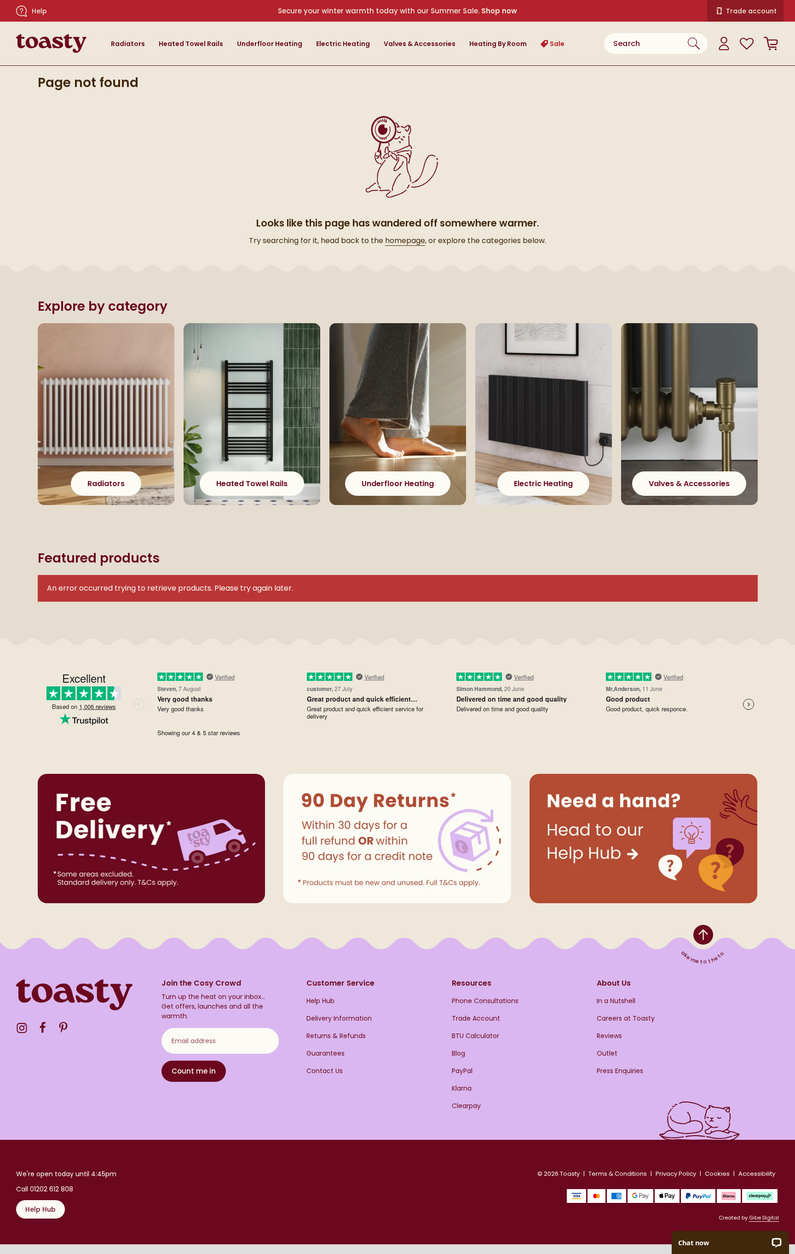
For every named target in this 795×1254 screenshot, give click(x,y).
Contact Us (324, 1071)
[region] (398, 423)
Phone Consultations (485, 1001)
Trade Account (476, 1018)
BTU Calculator (475, 1036)
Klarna (462, 1088)
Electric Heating (343, 44)
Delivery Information (339, 1018)
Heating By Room (498, 44)
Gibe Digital (764, 1217)
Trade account (751, 11)
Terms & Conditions (617, 1173)
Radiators (128, 44)
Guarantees (325, 1053)
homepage (405, 240)
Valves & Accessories (419, 44)
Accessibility (756, 1173)
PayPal (462, 1071)
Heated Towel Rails (191, 44)
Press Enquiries (620, 1071)
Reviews (609, 1036)
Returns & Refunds (336, 1036)
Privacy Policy (676, 1173)
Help (39, 11)
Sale (557, 44)
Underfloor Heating (269, 44)
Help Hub (320, 1001)
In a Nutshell (616, 1001)
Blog (458, 1053)
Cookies (717, 1173)
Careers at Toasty (626, 1018)
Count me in (194, 1071)
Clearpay (466, 1106)
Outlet (607, 1053)
